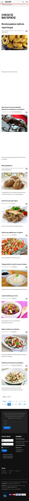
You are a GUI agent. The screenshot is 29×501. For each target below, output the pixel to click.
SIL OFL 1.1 (19, 489)
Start (5, 401)
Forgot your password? (8, 457)
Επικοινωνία (19, 447)
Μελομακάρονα (7, 165)
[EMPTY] (26, 31)
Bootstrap (4, 485)
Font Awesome (5, 489)
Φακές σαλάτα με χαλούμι (10, 329)
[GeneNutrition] (8, 2)
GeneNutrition (4, 483)
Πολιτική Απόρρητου (20, 445)
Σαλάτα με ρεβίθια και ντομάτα (12, 232)
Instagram (4, 473)
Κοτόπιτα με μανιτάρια (10, 201)
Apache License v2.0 (12, 487)
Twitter (11, 471)
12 (12, 404)
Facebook (4, 471)
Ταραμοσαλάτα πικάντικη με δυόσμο (14, 264)
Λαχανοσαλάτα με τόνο (10, 296)
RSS (10, 473)
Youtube (17, 471)
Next (20, 404)
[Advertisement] (14, 61)
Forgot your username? (8, 456)
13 (15, 404)
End (25, 404)
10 (5, 404)
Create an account (7, 454)
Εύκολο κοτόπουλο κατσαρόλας (12, 363)
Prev (10, 401)
